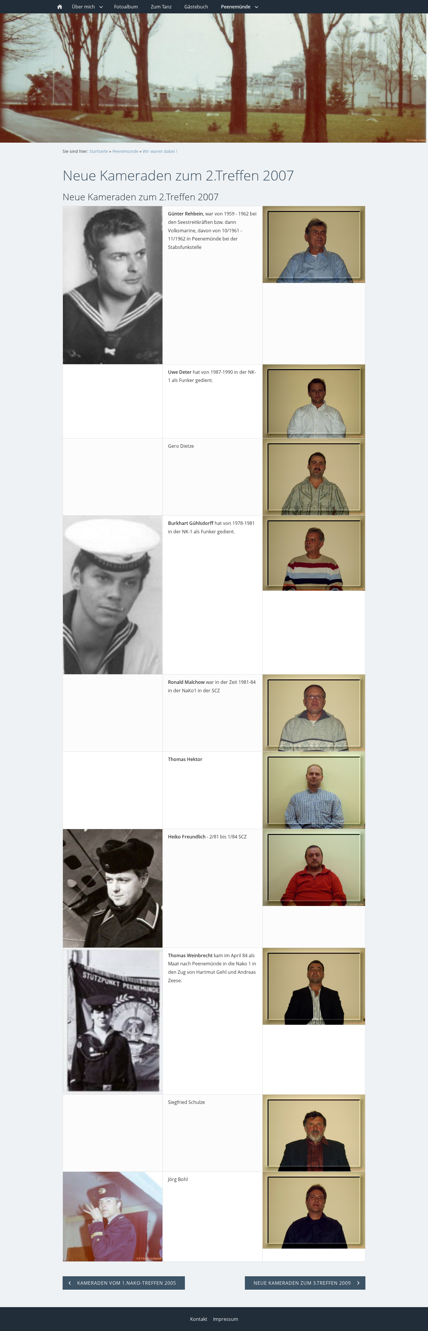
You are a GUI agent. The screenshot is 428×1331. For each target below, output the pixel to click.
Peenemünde (125, 151)
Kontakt (198, 1319)
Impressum (225, 1319)
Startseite (98, 151)
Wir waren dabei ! (160, 151)
